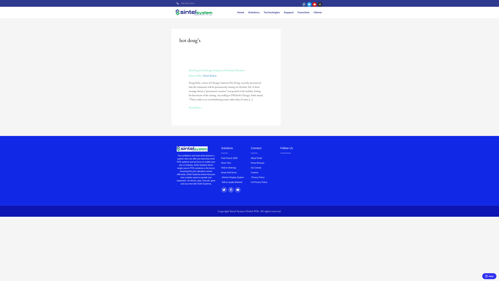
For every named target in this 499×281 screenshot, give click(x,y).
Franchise (304, 12)
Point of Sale (195, 75)
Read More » (195, 107)
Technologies (272, 12)
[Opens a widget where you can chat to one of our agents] (489, 276)
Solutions (254, 12)
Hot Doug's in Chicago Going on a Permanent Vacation (217, 70)
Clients (318, 12)
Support (289, 12)
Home (240, 12)
